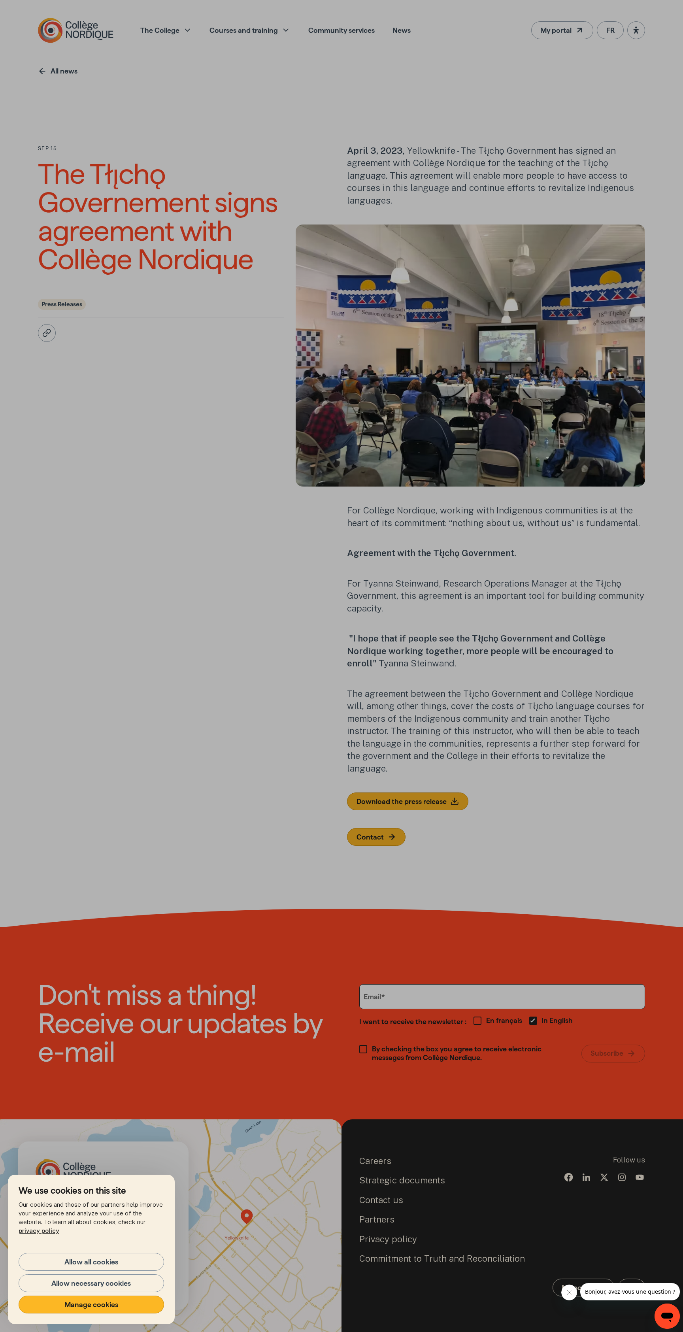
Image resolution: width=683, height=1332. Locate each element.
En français (504, 1020)
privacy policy (39, 1230)
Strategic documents (402, 1180)
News (401, 30)
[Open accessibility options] (636, 30)
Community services (341, 30)
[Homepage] (75, 30)
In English (557, 1020)
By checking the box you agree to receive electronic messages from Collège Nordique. (456, 1053)
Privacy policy (388, 1239)
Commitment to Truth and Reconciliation (442, 1258)
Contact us (381, 1200)
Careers (375, 1161)
